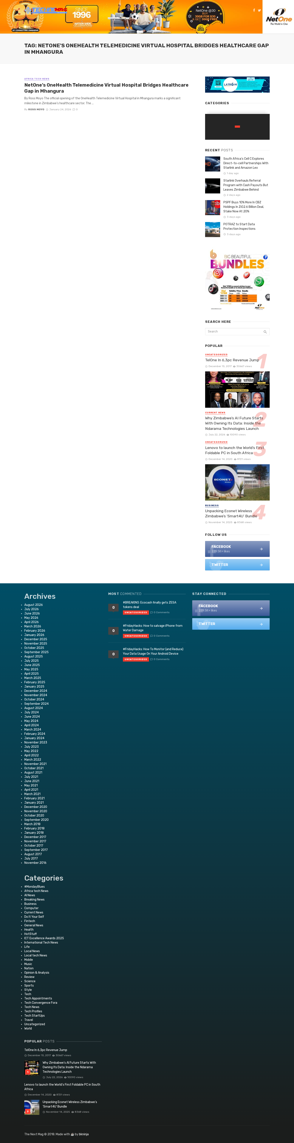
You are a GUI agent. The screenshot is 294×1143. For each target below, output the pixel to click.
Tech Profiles (33, 1011)
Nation (29, 968)
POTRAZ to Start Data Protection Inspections (239, 226)
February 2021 (34, 798)
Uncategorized (216, 354)
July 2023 (31, 747)
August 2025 (33, 656)
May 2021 (31, 785)
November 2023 (35, 742)
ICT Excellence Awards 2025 (44, 938)
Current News (215, 412)
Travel (28, 1020)
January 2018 (34, 833)
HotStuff (30, 934)
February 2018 (34, 828)
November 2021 (35, 764)
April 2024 (31, 725)
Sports (29, 985)
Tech (27, 994)
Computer (31, 908)
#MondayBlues (34, 887)
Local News (32, 951)
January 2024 (34, 738)
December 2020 (35, 807)
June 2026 (32, 613)
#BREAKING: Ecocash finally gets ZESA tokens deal (149, 605)
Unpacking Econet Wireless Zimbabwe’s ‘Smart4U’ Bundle (231, 513)
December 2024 (35, 691)
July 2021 (31, 777)
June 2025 (32, 665)
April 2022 (31, 755)
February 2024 (34, 734)
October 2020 (34, 815)
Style (28, 990)
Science (30, 981)
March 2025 (32, 678)
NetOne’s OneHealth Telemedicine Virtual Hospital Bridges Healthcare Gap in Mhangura (106, 88)
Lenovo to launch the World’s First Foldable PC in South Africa (234, 450)
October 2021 (33, 768)
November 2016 (35, 863)
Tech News (31, 1007)
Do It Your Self (34, 917)
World (28, 1028)
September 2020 (36, 820)
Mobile (28, 960)
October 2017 (33, 845)
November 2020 (35, 811)
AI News (29, 895)
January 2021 (34, 802)
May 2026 (31, 618)
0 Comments (161, 612)
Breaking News (34, 899)
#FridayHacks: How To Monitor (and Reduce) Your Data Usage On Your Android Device (153, 651)
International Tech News (41, 942)
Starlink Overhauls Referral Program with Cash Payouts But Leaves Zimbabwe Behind (245, 185)
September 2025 (36, 652)
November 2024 (35, 695)
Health (29, 930)
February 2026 (34, 631)
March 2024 (32, 729)
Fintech (29, 921)
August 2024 (33, 708)
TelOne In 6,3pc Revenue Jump (232, 360)
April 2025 (31, 674)
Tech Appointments (38, 998)
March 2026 (32, 626)
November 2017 (35, 841)
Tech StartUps (34, 1015)
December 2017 (35, 837)
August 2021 (33, 772)
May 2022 (31, 751)
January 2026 (34, 635)
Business (212, 505)
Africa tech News (37, 79)
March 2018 (32, 824)
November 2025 (35, 643)
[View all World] (237, 127)
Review (29, 977)
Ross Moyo (36, 109)
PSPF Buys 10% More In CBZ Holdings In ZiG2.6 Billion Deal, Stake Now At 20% (243, 207)
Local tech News (35, 955)
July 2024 (31, 712)
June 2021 (31, 781)
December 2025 (35, 639)
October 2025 (34, 648)
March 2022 (32, 759)
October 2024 (34, 699)
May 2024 (31, 721)
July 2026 (31, 609)
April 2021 (31, 790)
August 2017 (33, 854)
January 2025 (34, 686)
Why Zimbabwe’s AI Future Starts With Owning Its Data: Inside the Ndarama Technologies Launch (234, 423)
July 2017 (31, 858)
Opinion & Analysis (36, 972)
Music (28, 964)
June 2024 (32, 717)
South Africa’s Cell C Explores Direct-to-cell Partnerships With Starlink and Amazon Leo (245, 163)
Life (27, 947)
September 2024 (36, 704)
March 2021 (32, 794)
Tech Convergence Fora (40, 1003)
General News (33, 925)
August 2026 (33, 605)
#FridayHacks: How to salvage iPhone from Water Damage (153, 628)
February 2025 (34, 682)
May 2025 (31, 669)
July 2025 (31, 661)
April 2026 (31, 622)
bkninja (84, 1134)
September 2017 (36, 850)
